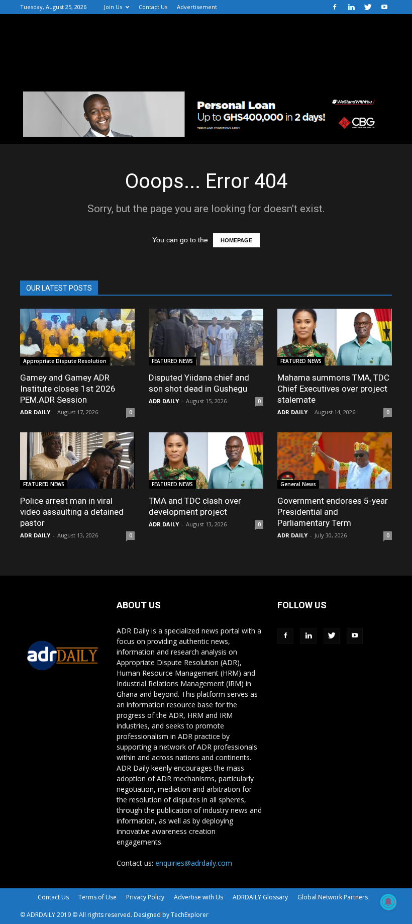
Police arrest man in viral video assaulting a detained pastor (72, 512)
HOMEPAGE (236, 240)
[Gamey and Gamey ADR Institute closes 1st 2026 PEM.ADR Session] (77, 337)
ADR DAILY (35, 412)
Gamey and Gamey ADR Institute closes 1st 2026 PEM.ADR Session (68, 389)
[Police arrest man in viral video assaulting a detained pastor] (77, 460)
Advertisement (197, 7)
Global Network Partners (332, 897)
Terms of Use (97, 897)
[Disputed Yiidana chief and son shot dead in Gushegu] (206, 337)
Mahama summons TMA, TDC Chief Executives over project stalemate (333, 389)
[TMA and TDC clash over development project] (206, 460)
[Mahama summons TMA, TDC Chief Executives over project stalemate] (334, 337)
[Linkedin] (351, 7)
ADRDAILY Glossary (260, 897)
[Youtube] (384, 7)
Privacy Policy (145, 897)
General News (298, 484)
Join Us (113, 7)
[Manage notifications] (388, 902)
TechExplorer (190, 914)
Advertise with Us (198, 897)
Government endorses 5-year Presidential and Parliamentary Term (332, 512)
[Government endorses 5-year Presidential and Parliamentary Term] (334, 460)
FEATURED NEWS (172, 360)
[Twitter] (367, 7)
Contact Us (153, 7)
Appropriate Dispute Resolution (65, 360)
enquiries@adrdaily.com (193, 863)
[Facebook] (334, 7)
